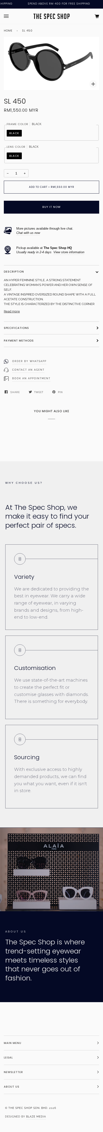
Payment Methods (19, 340)
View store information (68, 252)
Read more (12, 311)
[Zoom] (93, 84)
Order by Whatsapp (29, 361)
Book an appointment (31, 378)
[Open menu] (11, 16)
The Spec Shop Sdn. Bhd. (28, 1108)
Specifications (16, 328)
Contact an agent (28, 370)
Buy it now (51, 207)
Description (14, 272)
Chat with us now (28, 233)
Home (8, 30)
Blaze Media (36, 1116)
